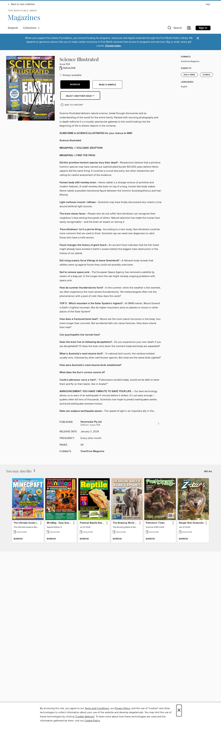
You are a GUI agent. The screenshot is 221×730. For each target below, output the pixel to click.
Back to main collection (22, 4)
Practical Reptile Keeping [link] (92, 523)
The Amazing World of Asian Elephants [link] (125, 523)
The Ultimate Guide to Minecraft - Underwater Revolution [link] (26, 523)
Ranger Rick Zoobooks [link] (191, 523)
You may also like (19, 471)
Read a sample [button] (107, 84)
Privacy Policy (122, 708)
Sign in (203, 28)
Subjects (13, 28)
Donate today (113, 46)
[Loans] (189, 28)
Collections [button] (30, 28)
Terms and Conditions (97, 708)
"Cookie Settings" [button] (84, 716)
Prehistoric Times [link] (155, 523)
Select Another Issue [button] (79, 96)
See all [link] (208, 471)
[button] (174, 28)
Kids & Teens (189, 75)
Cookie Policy (92, 720)
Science (206, 75)
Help (208, 4)
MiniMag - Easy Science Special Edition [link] (59, 523)
